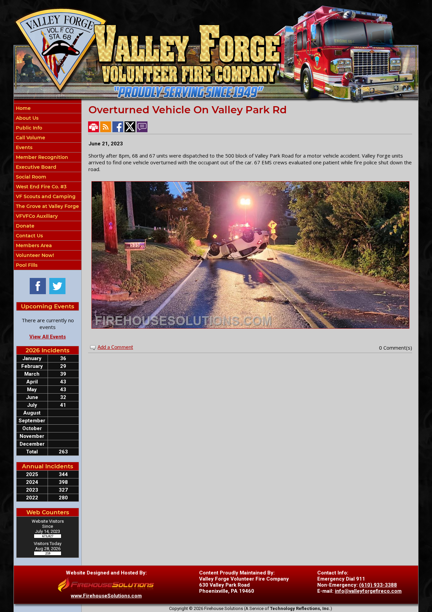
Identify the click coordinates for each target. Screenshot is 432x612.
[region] (47, 186)
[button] (48, 118)
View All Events (47, 337)
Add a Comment (115, 347)
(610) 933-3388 (378, 585)
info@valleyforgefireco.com (368, 591)
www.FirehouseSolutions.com (106, 596)
